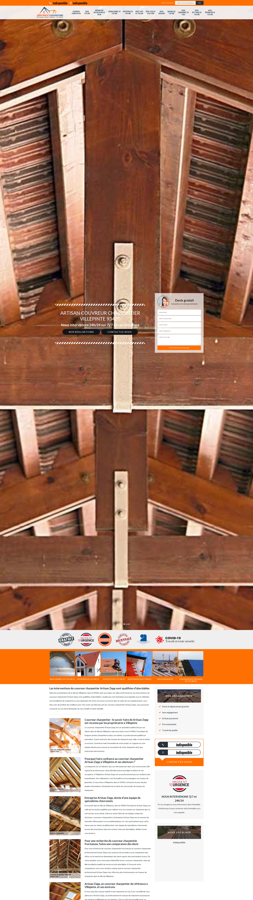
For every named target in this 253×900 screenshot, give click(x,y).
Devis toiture (87, 12)
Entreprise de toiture (128, 12)
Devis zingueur (161, 12)
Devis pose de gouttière (150, 12)
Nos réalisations (81, 331)
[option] (126, 360)
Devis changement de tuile (183, 12)
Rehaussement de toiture (114, 12)
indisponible (59, 3)
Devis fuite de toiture (139, 12)
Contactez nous (120, 331)
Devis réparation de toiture (210, 12)
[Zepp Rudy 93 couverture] (49, 12)
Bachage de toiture (171, 12)
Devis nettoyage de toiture (196, 12)
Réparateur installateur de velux (99, 12)
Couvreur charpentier (76, 12)
